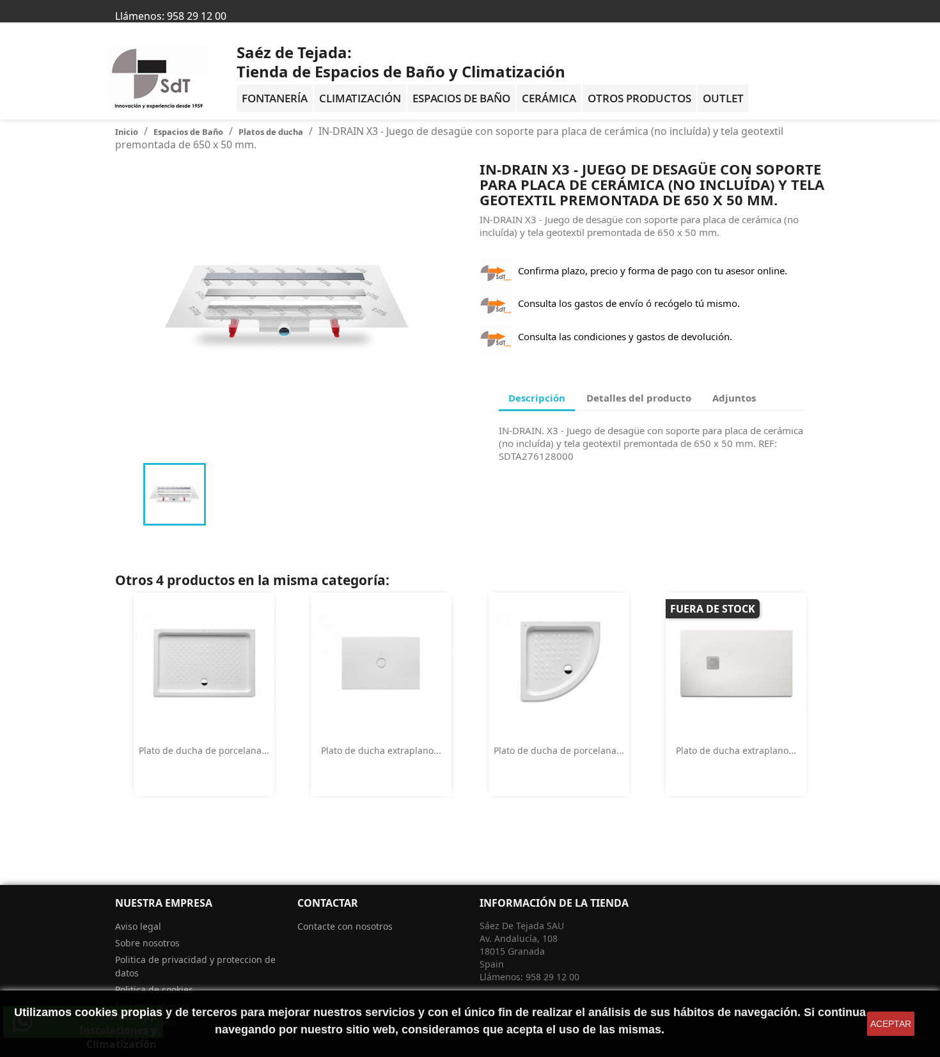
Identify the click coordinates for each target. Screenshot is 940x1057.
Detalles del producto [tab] (638, 397)
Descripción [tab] (536, 397)
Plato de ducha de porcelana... (204, 750)
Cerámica (549, 98)
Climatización (360, 98)
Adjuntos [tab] (734, 397)
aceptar (890, 1024)
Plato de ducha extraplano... (381, 750)
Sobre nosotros (147, 943)
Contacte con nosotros (345, 926)
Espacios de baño (461, 98)
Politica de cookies (154, 989)
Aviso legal (138, 926)
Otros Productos (639, 98)
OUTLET (723, 98)
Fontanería (275, 98)
